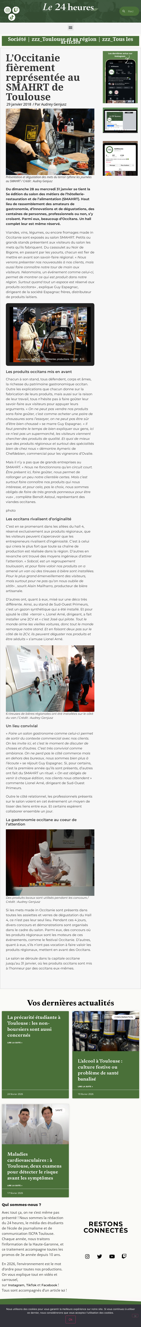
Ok (71, 1319)
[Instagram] (7, 10)
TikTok (31, 1285)
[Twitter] (99, 1256)
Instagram (16, 1285)
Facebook (49, 1285)
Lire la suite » (14, 1042)
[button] (71, 27)
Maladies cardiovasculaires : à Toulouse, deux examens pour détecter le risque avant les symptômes (34, 1166)
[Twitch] (15, 10)
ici (63, 1290)
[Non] (135, 1315)
